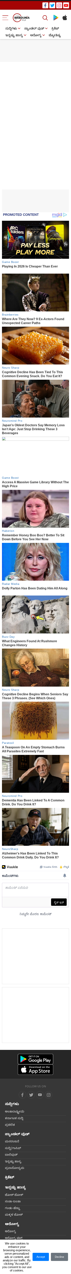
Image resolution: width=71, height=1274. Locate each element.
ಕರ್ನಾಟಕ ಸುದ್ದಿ (14, 1119)
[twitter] (52, 5)
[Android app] (35, 1059)
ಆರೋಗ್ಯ (35, 36)
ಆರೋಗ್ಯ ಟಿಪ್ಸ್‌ (14, 1239)
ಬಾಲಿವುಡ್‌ (11, 1155)
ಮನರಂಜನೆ (12, 1142)
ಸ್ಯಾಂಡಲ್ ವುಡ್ (34, 29)
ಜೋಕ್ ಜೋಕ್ (14, 1195)
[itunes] (64, 17)
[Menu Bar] (5, 17)
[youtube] (66, 5)
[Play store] (55, 17)
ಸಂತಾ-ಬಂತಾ (13, 1202)
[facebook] (45, 5)
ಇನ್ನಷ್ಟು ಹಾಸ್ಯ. (13, 1162)
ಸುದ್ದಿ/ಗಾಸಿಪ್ (13, 1149)
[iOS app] (35, 1069)
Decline (59, 1256)
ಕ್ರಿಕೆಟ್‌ (55, 29)
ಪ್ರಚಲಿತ (10, 1125)
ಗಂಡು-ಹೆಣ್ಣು (12, 1209)
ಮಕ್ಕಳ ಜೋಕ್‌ (14, 1215)
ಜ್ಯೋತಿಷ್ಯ (55, 36)
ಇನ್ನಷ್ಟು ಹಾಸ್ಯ (14, 36)
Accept (40, 1256)
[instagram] (59, 5)
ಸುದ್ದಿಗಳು (11, 29)
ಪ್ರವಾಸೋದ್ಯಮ (14, 1168)
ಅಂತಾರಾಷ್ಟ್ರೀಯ (14, 1112)
